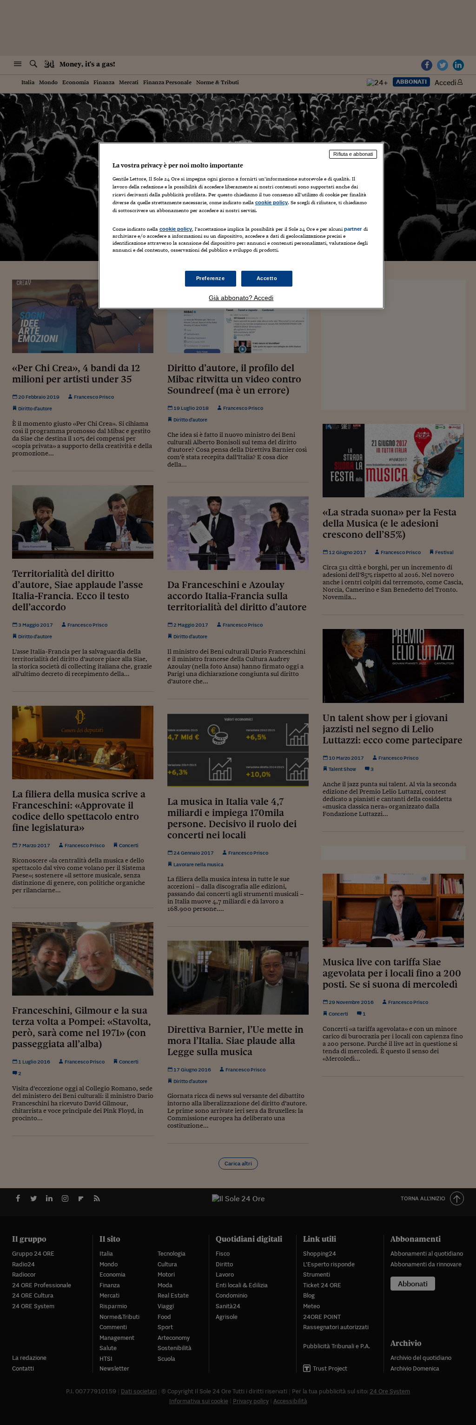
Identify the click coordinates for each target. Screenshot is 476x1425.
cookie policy (271, 202)
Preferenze (210, 278)
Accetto (267, 278)
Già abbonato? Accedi (241, 297)
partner (353, 229)
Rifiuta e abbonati (353, 154)
